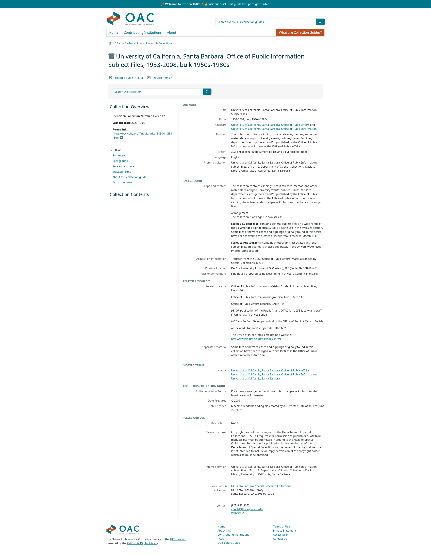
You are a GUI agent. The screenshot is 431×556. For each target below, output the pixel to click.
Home (114, 32)
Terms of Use (281, 526)
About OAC (224, 530)
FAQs (221, 538)
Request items (161, 78)
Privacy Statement (284, 530)
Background (120, 161)
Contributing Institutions (143, 32)
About (171, 32)
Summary (118, 155)
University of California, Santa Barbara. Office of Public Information (274, 129)
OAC (130, 18)
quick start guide (230, 4)
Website (236, 513)
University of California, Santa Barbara (255, 378)
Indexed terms (121, 171)
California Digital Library (142, 543)
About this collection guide (129, 177)
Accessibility (280, 534)
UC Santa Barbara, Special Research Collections (142, 43)
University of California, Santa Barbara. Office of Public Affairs (270, 125)
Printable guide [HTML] (128, 78)
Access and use (122, 182)
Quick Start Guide (229, 543)
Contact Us (280, 538)
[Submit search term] (320, 22)
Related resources (124, 166)
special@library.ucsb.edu (247, 509)
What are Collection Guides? (300, 32)
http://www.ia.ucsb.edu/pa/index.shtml (256, 339)
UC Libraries (178, 539)
